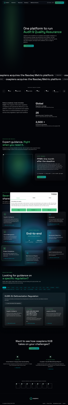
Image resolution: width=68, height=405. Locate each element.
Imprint (44, 402)
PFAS (33, 287)
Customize (33, 209)
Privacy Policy (49, 402)
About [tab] (50, 197)
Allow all (49, 209)
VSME (47, 287)
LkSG (17, 287)
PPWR (8, 287)
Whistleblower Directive (8, 289)
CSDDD (12, 287)
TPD (44, 287)
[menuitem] (49, 3)
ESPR (45, 289)
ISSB (25, 289)
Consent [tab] (18, 197)
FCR (40, 287)
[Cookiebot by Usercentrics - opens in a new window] (52, 194)
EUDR (4, 287)
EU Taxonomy (30, 289)
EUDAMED (52, 287)
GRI (21, 289)
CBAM (25, 287)
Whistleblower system (57, 402)
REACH (57, 287)
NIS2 (29, 287)
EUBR (36, 289)
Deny (19, 209)
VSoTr (17, 289)
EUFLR (49, 289)
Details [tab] (34, 197)
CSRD (21, 287)
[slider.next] (64, 91)
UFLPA (40, 289)
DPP (37, 287)
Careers (64, 402)
